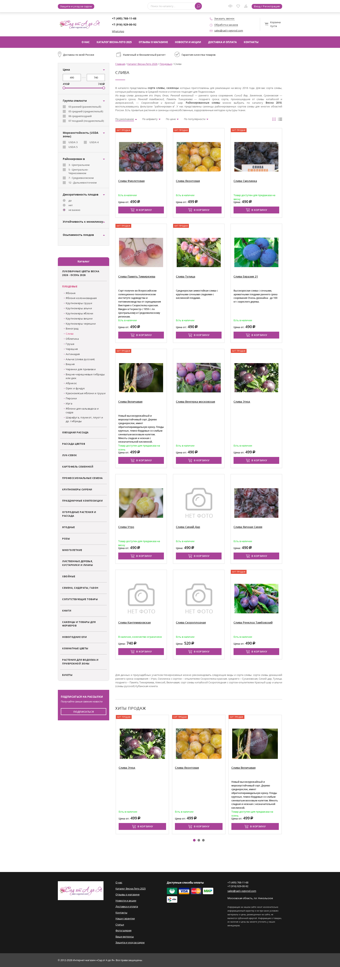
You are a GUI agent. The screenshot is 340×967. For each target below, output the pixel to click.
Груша (70, 344)
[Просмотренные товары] (231, 7)
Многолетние (72, 550)
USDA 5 (73, 147)
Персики (71, 398)
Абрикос (71, 383)
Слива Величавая (243, 768)
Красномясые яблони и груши (85, 393)
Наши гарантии (125, 918)
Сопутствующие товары (80, 599)
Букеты (67, 674)
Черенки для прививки (81, 369)
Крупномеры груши (79, 303)
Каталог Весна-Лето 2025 (114, 42)
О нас (86, 42)
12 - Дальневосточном (82, 182)
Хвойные (68, 576)
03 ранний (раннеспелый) (84, 106)
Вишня (70, 364)
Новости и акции (188, 42)
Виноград (72, 328)
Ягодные (68, 527)
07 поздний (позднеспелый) (86, 121)
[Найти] (198, 6)
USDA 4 (94, 142)
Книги (66, 610)
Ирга (69, 403)
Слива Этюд (127, 768)
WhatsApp (118, 31)
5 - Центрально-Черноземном (78, 171)
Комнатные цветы (75, 648)
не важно (74, 210)
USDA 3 (73, 142)
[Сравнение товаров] (246, 6)
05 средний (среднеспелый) (85, 111)
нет (70, 205)
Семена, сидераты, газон (80, 587)
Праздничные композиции (82, 500)
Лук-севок (69, 455)
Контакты (251, 42)
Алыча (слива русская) (80, 359)
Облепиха (72, 338)
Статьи (119, 924)
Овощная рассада (75, 432)
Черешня (72, 349)
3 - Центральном (79, 165)
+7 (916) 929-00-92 (124, 24)
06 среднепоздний (80, 116)
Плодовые (69, 286)
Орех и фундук (75, 388)
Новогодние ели (74, 637)
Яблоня (70, 293)
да (70, 200)
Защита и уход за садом (76, 6)
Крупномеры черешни (81, 323)
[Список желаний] (239, 6)
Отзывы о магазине (153, 42)
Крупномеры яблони (79, 313)
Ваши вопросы (124, 936)
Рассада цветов (73, 443)
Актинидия (73, 354)
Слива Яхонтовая (187, 768)
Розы (66, 538)
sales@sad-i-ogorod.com (228, 30)
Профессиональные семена (82, 478)
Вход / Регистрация (267, 6)
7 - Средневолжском (81, 178)
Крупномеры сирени (77, 489)
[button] (194, 840)
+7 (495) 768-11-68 (124, 18)
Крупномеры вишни (79, 318)
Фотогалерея (123, 930)
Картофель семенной (77, 466)
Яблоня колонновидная (81, 298)
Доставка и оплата (222, 42)
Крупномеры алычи (79, 308)
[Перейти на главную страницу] (79, 24)
